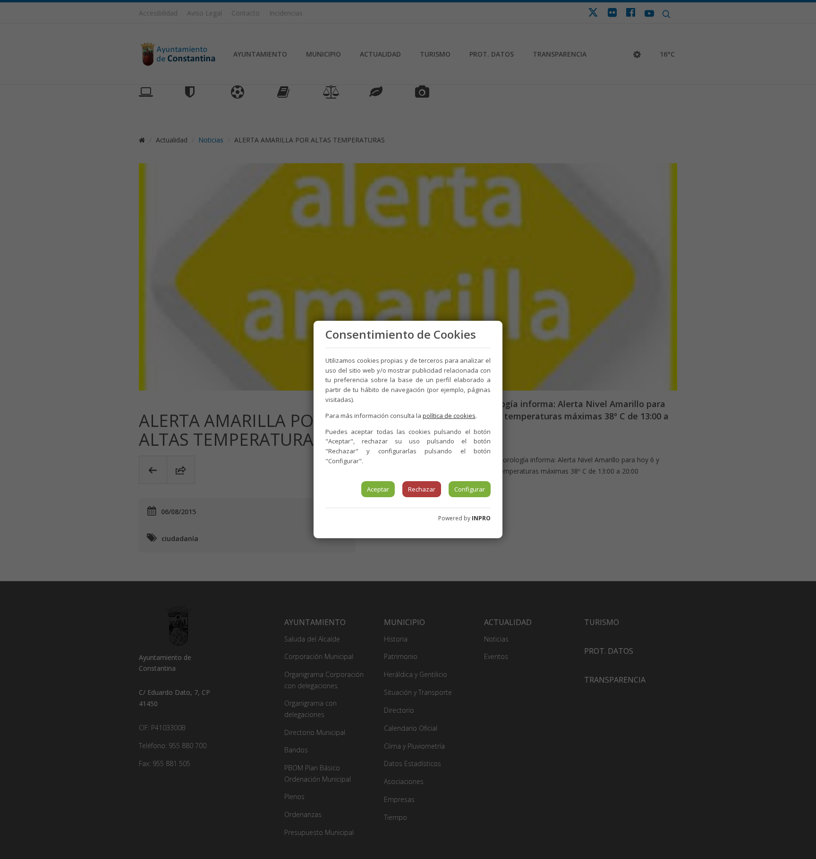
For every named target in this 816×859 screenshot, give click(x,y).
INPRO (481, 518)
